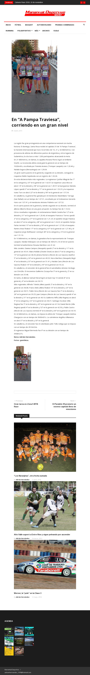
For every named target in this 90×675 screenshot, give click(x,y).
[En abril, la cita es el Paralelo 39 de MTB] (9, 635)
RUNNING (9, 31)
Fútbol (56, 31)
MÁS (36, 31)
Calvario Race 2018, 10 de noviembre (29, 2)
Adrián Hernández (22, 480)
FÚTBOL (18, 25)
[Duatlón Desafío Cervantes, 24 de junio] (9, 655)
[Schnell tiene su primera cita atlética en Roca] (19, 645)
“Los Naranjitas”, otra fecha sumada (30, 476)
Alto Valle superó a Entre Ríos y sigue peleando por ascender (42, 535)
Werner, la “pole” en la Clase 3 (27, 593)
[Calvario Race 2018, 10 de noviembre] (29, 645)
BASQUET (29, 25)
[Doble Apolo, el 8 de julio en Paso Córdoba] (19, 655)
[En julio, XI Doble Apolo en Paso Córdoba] (19, 635)
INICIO (8, 25)
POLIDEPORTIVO (24, 31)
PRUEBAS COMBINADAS (64, 25)
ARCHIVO (46, 31)
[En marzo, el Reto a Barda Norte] (29, 635)
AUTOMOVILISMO (44, 25)
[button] (81, 2)
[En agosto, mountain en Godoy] (9, 645)
